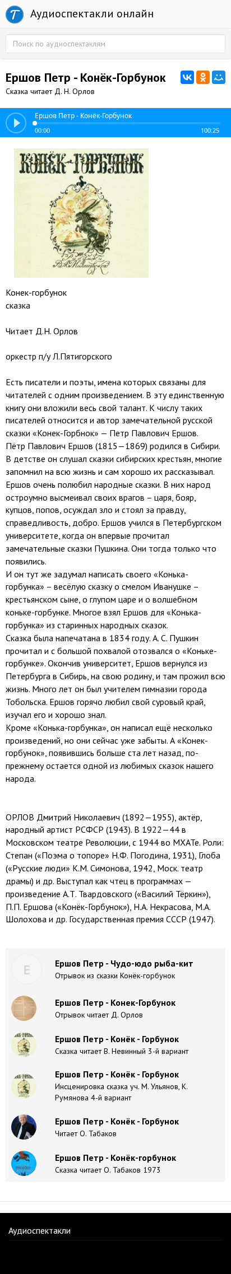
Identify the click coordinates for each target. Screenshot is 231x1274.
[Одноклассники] (203, 77)
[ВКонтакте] (187, 77)
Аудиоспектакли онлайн (90, 13)
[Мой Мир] (218, 77)
